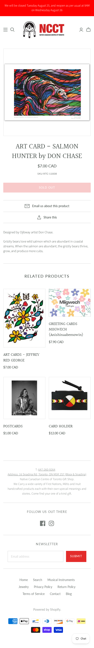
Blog (69, 594)
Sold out (47, 187)
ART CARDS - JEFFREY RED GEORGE (21, 357)
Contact (55, 594)
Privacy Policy (43, 587)
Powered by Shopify (46, 609)
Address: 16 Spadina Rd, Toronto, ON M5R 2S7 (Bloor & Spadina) (47, 474)
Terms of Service (34, 594)
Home (23, 580)
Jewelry (24, 587)
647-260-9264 (46, 470)
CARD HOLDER (61, 426)
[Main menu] (5, 30)
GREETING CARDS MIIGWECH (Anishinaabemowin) (66, 329)
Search (37, 580)
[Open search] (12, 30)
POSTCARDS (13, 426)
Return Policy (66, 587)
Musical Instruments (61, 580)
